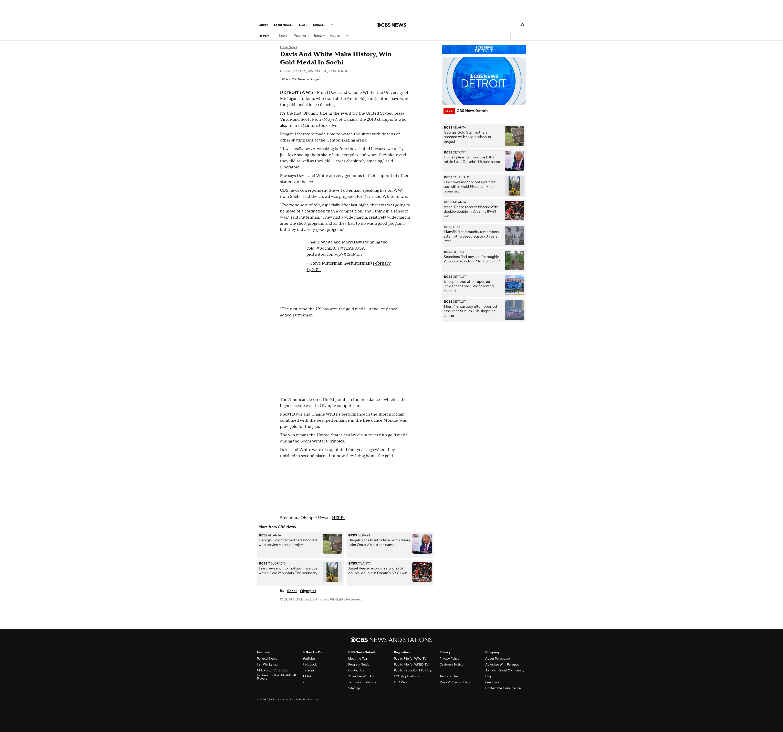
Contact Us (356, 670)
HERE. (338, 518)
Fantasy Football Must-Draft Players (276, 677)
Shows (318, 25)
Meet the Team (358, 658)
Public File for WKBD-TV (411, 664)
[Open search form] (522, 25)
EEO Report (402, 682)
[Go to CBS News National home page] (391, 25)
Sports (318, 36)
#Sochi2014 (327, 248)
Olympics (308, 591)
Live (302, 25)
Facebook (310, 664)
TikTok (307, 676)
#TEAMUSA (352, 248)
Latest (263, 25)
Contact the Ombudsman (503, 688)
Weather (300, 36)
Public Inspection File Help (413, 670)
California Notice (451, 664)
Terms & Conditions (362, 682)
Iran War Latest (267, 664)
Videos (335, 36)
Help (488, 676)
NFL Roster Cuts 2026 (272, 670)
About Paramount (497, 658)
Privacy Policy (449, 658)
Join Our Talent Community (504, 670)
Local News (283, 25)
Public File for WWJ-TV (410, 658)
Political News (267, 658)
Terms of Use (449, 676)
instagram (309, 670)
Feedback (492, 682)
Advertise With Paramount (503, 664)
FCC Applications (406, 676)
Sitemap (354, 688)
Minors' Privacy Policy (455, 682)
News (283, 36)
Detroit (264, 36)
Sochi (292, 591)
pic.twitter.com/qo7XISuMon (334, 254)
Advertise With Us (361, 676)
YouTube (309, 658)
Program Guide (358, 664)
